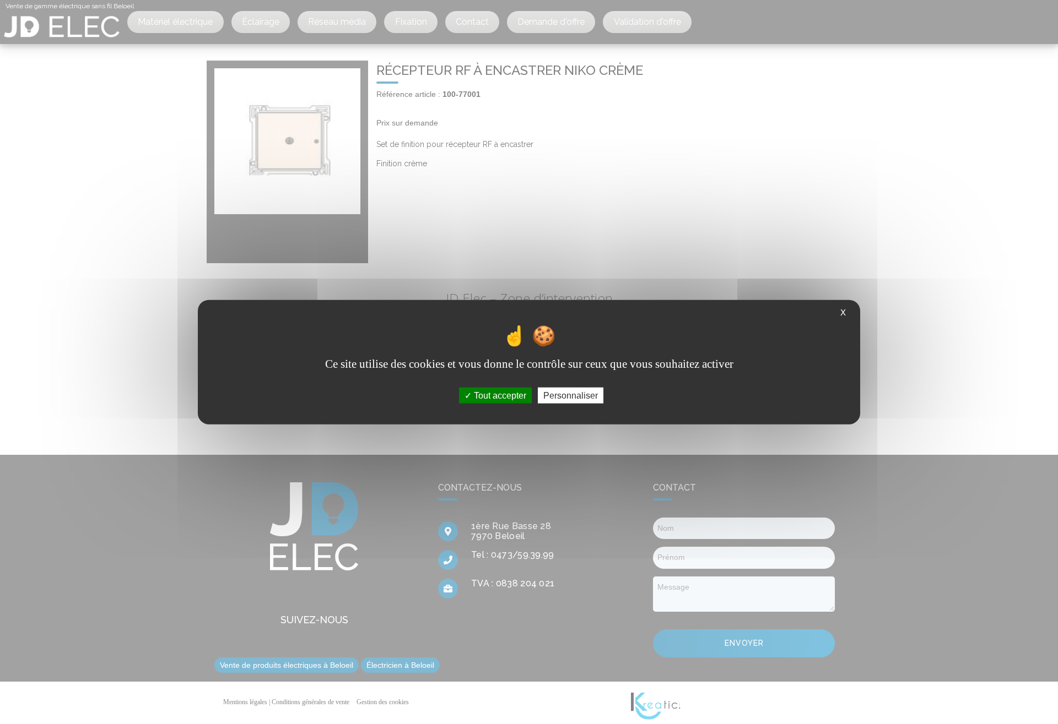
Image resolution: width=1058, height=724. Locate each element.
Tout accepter (499, 395)
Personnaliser (570, 395)
